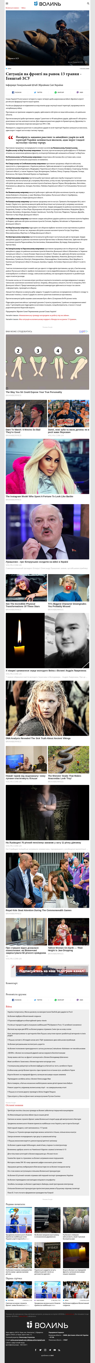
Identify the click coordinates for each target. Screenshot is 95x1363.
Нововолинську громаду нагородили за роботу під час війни (43, 315)
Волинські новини (12, 8)
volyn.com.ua (70, 1314)
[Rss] (59, 1350)
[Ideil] (47, 1355)
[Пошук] (88, 3)
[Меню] (7, 3)
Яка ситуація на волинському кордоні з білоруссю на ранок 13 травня (47, 319)
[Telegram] (50, 1350)
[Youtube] (54, 1350)
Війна (23, 8)
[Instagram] (45, 1350)
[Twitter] (40, 1350)
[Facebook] (35, 1350)
